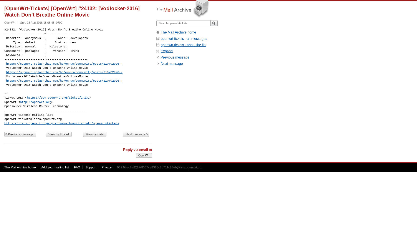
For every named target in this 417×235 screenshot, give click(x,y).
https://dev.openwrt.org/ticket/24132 (58, 97)
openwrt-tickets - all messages (184, 38)
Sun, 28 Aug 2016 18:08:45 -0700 (41, 22)
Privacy (107, 167)
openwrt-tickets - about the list (183, 45)
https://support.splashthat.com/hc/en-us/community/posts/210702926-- (64, 63)
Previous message (20, 134)
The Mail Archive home (178, 32)
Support (91, 167)
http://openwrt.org (35, 102)
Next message (135, 134)
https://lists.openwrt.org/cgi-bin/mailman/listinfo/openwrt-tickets (61, 123)
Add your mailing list (55, 167)
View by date (95, 134)
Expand (167, 51)
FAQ (77, 167)
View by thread (58, 134)
